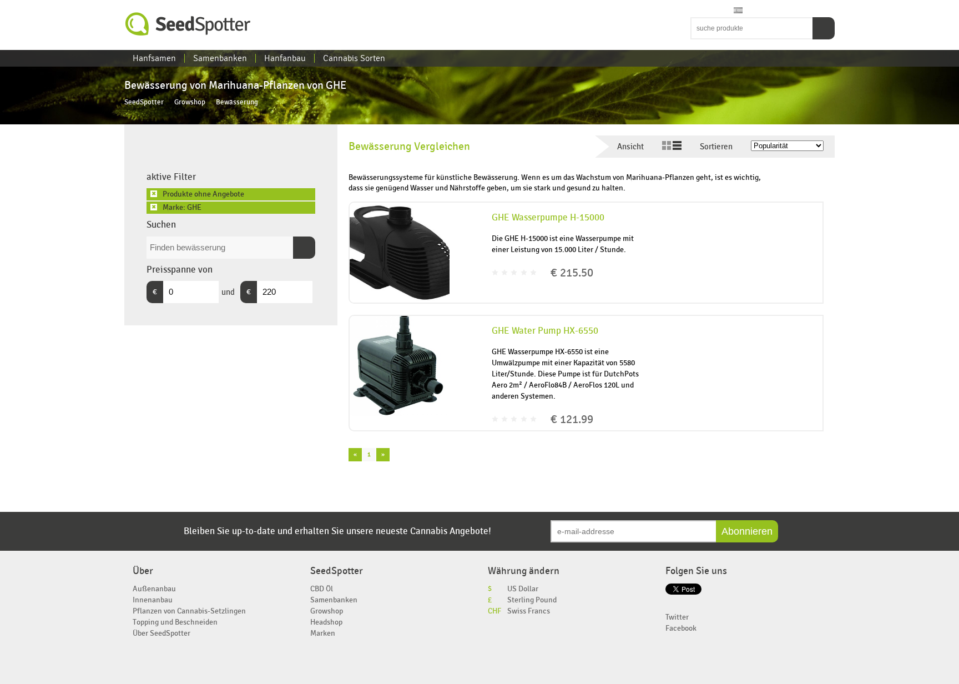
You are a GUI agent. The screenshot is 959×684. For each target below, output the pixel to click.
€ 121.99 (572, 419)
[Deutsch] (727, 11)
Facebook (680, 628)
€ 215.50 (572, 273)
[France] (717, 11)
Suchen (823, 28)
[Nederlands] (706, 11)
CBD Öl (321, 589)
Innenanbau (153, 600)
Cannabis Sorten (354, 58)
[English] (696, 11)
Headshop (326, 622)
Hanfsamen (154, 58)
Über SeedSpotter (161, 633)
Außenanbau (154, 589)
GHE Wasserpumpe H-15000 (548, 217)
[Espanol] (738, 11)
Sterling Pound (532, 600)
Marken (322, 633)
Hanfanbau (285, 58)
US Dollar (522, 589)
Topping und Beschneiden (175, 622)
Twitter (677, 617)
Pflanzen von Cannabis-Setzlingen (189, 611)
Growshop (189, 102)
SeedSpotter (188, 24)
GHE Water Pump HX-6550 (545, 330)
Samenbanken (220, 58)
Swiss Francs (528, 611)
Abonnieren (747, 531)
